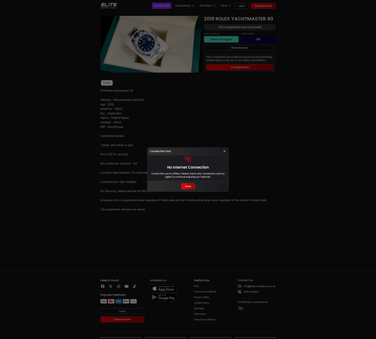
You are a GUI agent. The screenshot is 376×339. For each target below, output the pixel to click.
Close (188, 186)
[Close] (224, 151)
